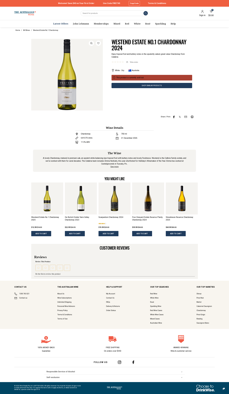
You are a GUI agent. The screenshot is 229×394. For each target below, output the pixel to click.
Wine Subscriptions (64, 298)
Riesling (199, 319)
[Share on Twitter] (179, 116)
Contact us (23, 298)
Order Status (111, 310)
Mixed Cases (155, 319)
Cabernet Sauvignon (204, 306)
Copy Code (134, 3)
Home (18, 30)
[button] (98, 43)
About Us (60, 294)
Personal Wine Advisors (66, 306)
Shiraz (199, 294)
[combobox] (114, 13)
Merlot (199, 302)
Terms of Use (62, 319)
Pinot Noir (200, 298)
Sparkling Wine (155, 306)
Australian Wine (156, 323)
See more (114, 167)
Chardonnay (201, 310)
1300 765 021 (24, 294)
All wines (26, 30)
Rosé (152, 302)
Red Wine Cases (156, 310)
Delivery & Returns (113, 306)
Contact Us (110, 298)
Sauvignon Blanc (203, 323)
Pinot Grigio (201, 315)
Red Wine (153, 294)
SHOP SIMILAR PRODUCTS (152, 85)
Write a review (134, 62)
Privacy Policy (62, 310)
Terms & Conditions (157, 3)
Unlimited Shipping (64, 302)
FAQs (108, 302)
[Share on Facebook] (174, 116)
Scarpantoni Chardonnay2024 (111, 217)
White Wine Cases (157, 315)
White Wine (154, 298)
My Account (110, 294)
